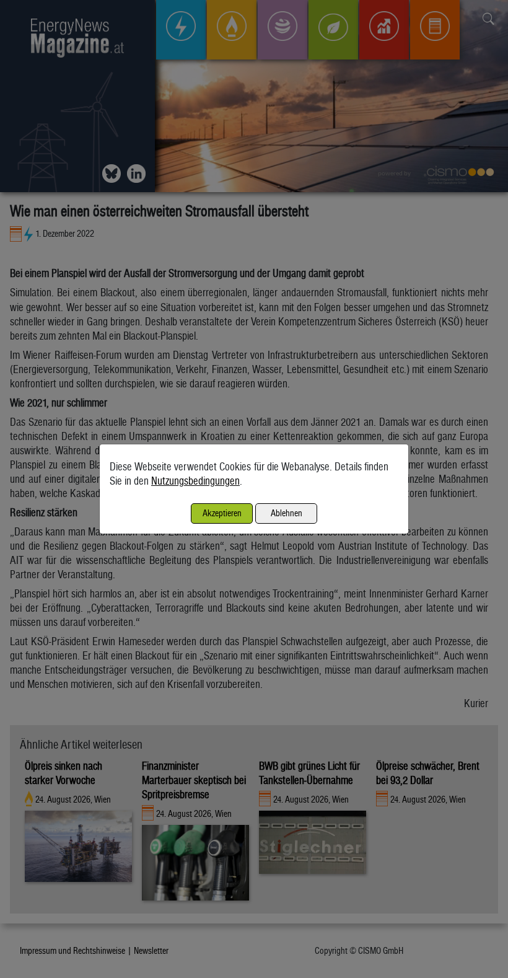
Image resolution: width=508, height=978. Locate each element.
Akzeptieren (222, 513)
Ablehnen (286, 513)
